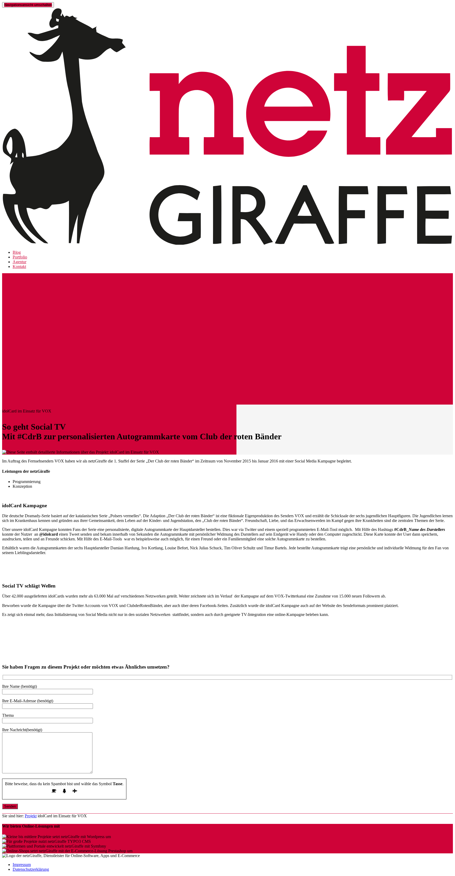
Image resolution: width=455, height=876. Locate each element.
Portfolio (20, 257)
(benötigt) (19, 686)
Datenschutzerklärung (31, 869)
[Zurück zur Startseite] (227, 243)
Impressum (22, 864)
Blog (17, 252)
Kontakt (19, 266)
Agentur (19, 262)
